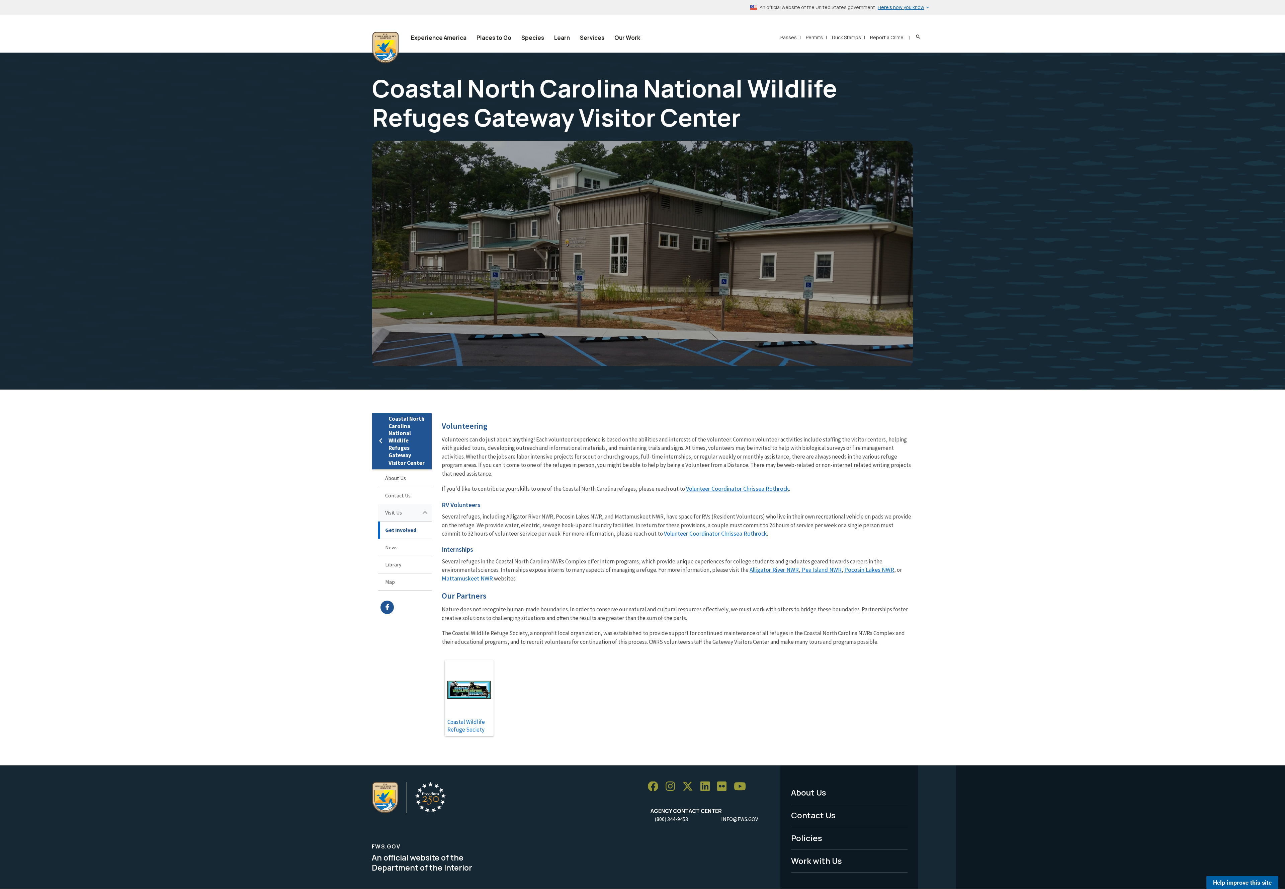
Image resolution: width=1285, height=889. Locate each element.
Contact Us (398, 495)
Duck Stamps (846, 37)
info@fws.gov (739, 819)
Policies (806, 837)
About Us (395, 478)
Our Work (627, 38)
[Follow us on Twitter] (690, 786)
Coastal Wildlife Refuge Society (466, 725)
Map (390, 581)
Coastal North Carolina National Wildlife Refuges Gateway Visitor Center (407, 441)
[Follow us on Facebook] (655, 786)
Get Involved (400, 530)
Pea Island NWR (821, 569)
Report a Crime (887, 37)
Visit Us (393, 512)
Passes (788, 37)
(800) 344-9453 (671, 819)
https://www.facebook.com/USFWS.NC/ (406, 607)
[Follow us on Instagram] (673, 786)
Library (393, 564)
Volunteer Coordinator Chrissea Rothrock (737, 488)
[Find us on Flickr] (724, 786)
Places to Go (494, 38)
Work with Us (816, 860)
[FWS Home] (385, 47)
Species (532, 38)
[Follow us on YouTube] (742, 786)
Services (592, 38)
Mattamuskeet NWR (467, 578)
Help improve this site (1242, 882)
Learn (562, 38)
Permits (814, 37)
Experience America (438, 38)
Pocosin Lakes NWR (869, 569)
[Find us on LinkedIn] (707, 786)
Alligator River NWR (774, 569)
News (391, 547)
